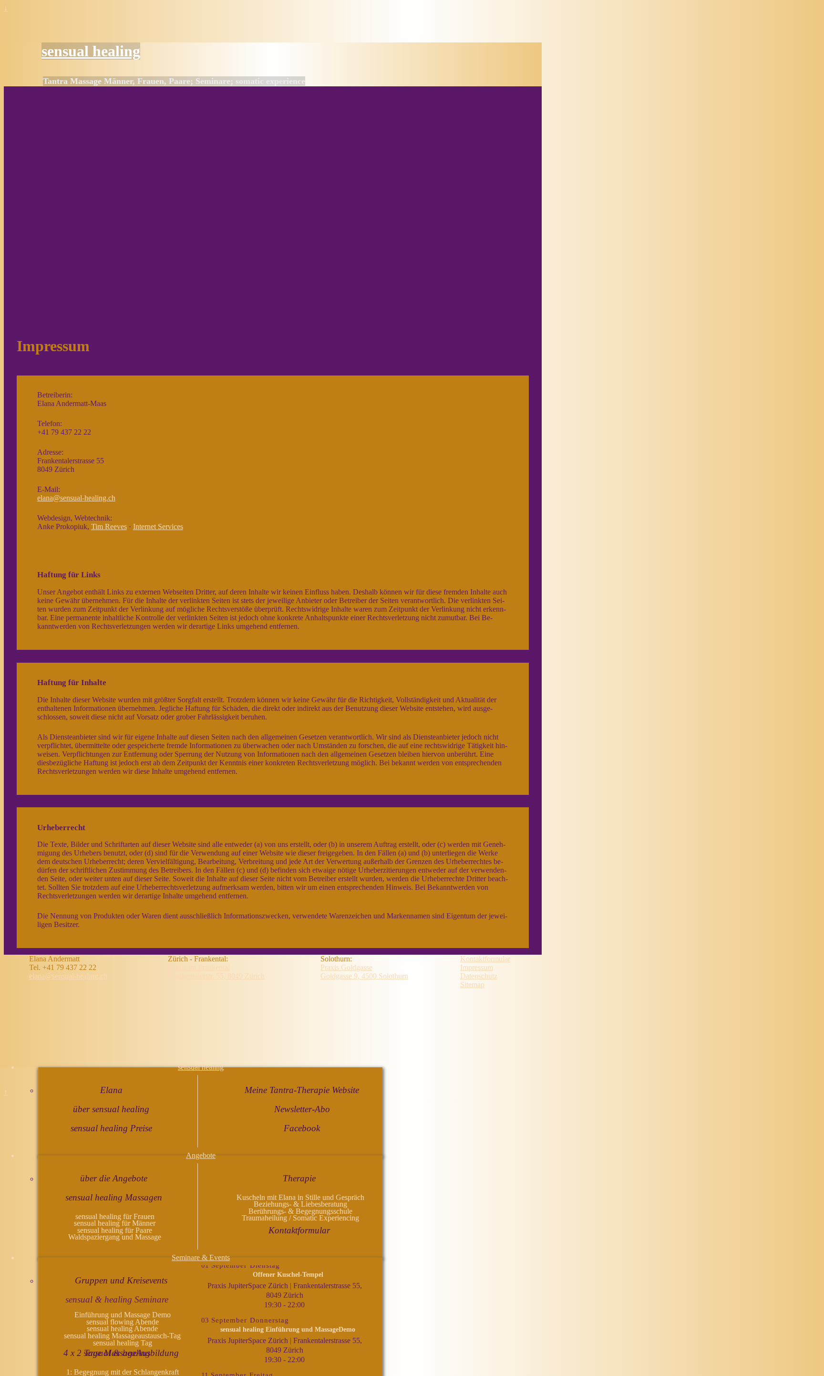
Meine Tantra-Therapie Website (302, 1090)
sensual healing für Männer (114, 1223)
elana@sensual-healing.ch (76, 498)
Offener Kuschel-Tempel (288, 1274)
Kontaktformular (299, 1230)
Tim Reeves (109, 526)
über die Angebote (113, 1178)
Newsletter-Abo (302, 1109)
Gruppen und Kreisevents (121, 1280)
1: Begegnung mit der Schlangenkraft (122, 1372)
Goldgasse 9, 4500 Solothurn (364, 976)
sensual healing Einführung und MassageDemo (287, 1329)
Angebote (201, 1155)
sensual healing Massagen (113, 1197)
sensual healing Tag (122, 1343)
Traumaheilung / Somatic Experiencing (300, 1218)
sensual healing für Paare (114, 1230)
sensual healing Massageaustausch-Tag (122, 1336)
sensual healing (90, 51)
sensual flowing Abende (122, 1322)
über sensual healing (111, 1109)
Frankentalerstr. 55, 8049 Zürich (216, 976)
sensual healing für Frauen (114, 1216)
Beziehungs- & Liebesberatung (300, 1204)
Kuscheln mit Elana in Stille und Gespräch (300, 1197)
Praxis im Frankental (199, 967)
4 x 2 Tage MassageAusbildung (121, 1353)
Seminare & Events (201, 1257)
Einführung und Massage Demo (122, 1315)
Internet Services (158, 526)
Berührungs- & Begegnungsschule (300, 1211)
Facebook (302, 1128)
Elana (111, 1090)
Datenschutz (478, 976)
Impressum (476, 967)
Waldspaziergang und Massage (114, 1237)
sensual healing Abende (122, 1328)
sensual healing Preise (111, 1128)
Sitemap (472, 984)
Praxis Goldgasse (346, 967)
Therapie (299, 1178)
